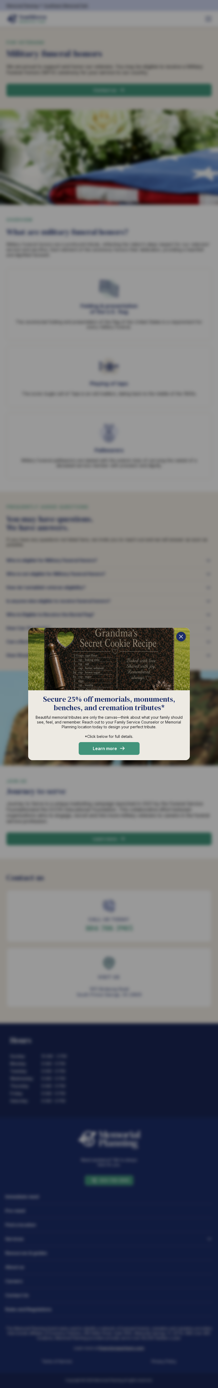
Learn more (105, 748)
